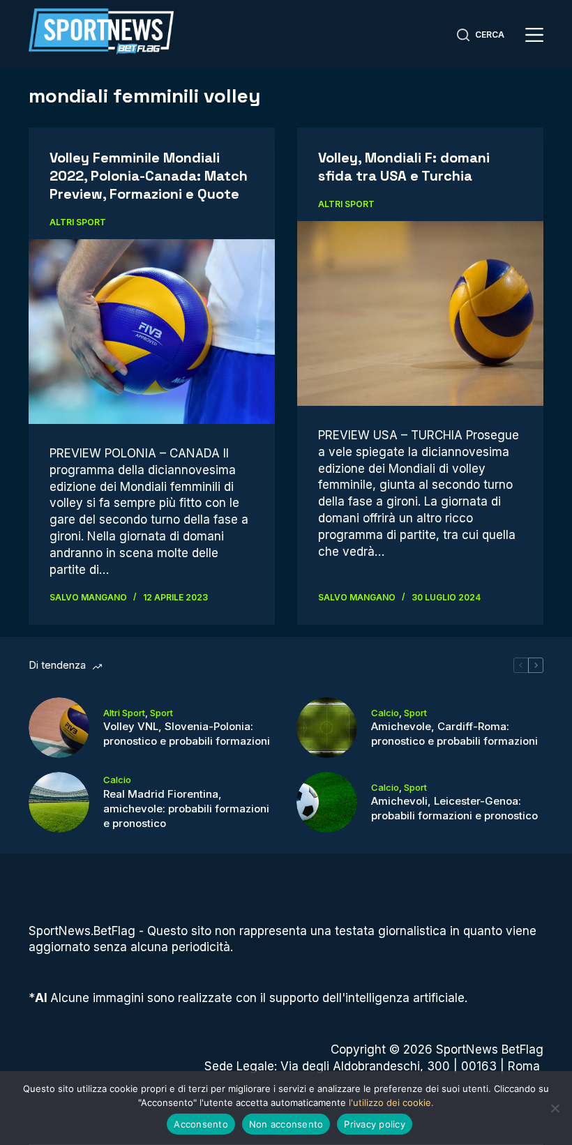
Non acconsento (286, 1124)
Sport (161, 712)
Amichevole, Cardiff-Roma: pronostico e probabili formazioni (454, 734)
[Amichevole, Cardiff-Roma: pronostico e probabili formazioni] (326, 727)
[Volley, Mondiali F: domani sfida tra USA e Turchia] (420, 313)
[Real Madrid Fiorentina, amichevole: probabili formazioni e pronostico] (59, 802)
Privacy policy (374, 1124)
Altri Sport (78, 222)
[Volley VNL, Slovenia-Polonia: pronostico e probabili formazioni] (59, 727)
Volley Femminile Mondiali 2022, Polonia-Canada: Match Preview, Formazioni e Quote (149, 176)
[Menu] (534, 35)
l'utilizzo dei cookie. (391, 1102)
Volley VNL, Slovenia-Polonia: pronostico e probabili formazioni (186, 734)
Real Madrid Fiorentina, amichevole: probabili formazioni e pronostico (186, 808)
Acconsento (201, 1124)
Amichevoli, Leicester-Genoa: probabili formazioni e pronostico (454, 808)
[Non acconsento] (555, 1108)
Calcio (385, 712)
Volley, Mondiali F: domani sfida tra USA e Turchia (404, 167)
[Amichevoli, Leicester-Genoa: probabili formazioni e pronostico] (326, 802)
